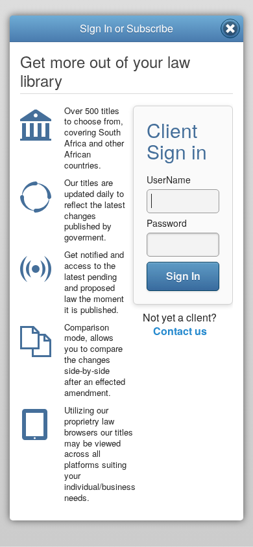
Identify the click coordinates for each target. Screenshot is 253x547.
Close (230, 28)
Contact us (180, 330)
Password (167, 222)
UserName (169, 179)
